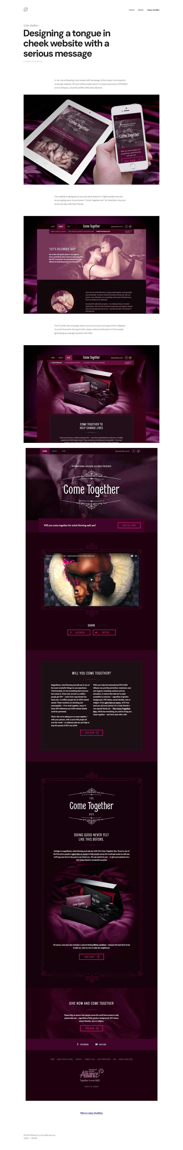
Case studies (153, 10)
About (140, 10)
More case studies (91, 1113)
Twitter (26, 1138)
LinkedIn (34, 1138)
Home (131, 10)
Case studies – (32, 25)
